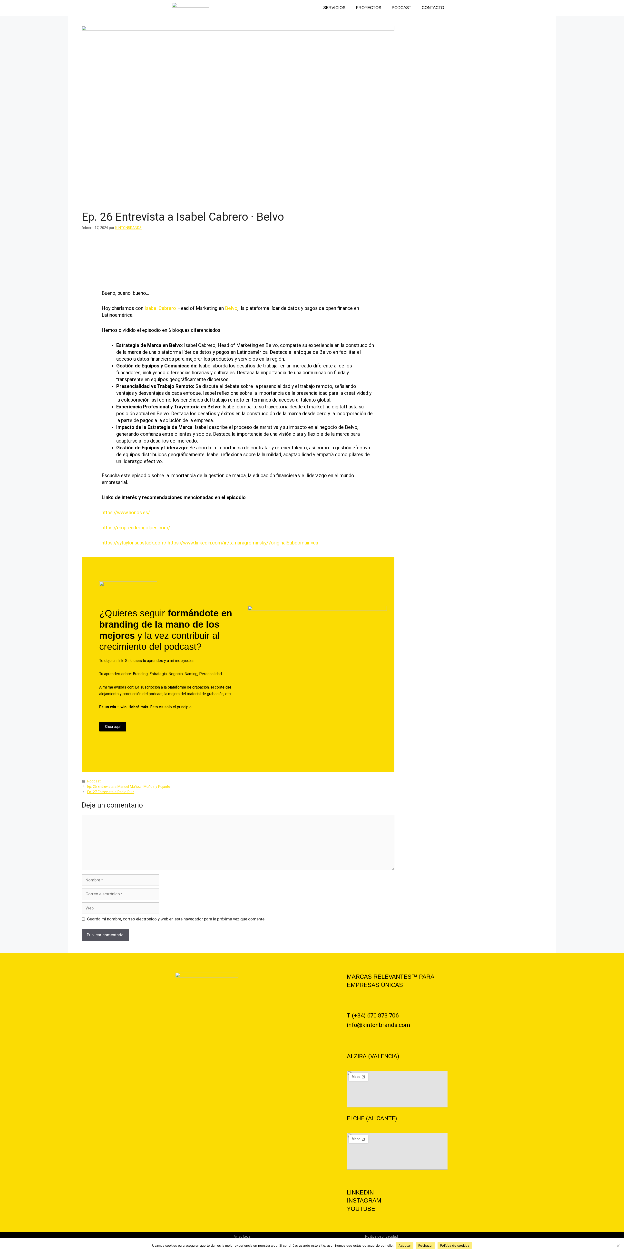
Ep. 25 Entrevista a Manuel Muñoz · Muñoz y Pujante (128, 787)
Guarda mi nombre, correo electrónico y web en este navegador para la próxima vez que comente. (176, 919)
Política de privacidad (381, 1236)
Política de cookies (454, 1245)
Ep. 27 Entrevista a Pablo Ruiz (110, 792)
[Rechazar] (617, 1245)
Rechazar (425, 1245)
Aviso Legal (242, 1236)
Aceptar (405, 1245)
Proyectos (368, 7)
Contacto (433, 7)
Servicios (334, 7)
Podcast (401, 7)
